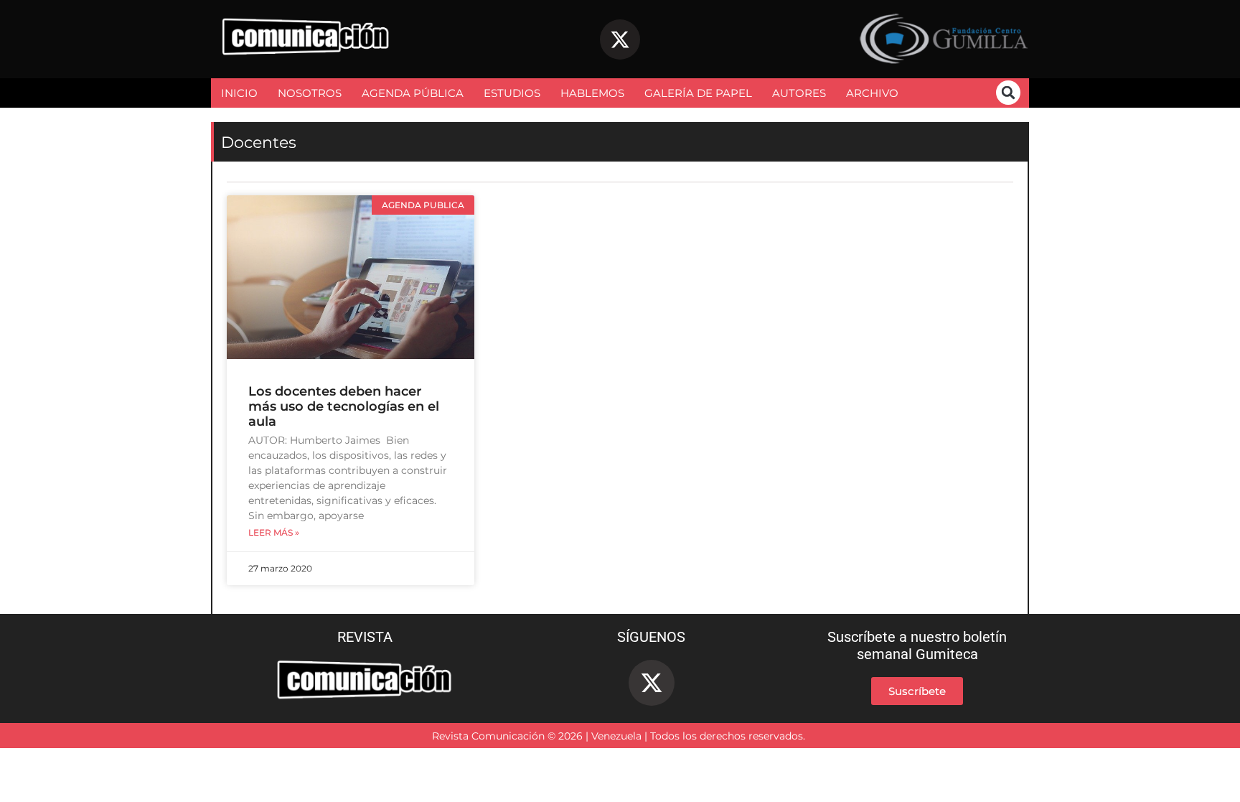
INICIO (239, 93)
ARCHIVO (872, 93)
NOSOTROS (310, 93)
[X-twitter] (620, 39)
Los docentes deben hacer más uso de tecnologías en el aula (343, 406)
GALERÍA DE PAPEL (698, 93)
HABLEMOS (592, 93)
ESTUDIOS (512, 93)
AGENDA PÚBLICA (413, 93)
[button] (1008, 92)
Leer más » (273, 532)
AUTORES (799, 93)
